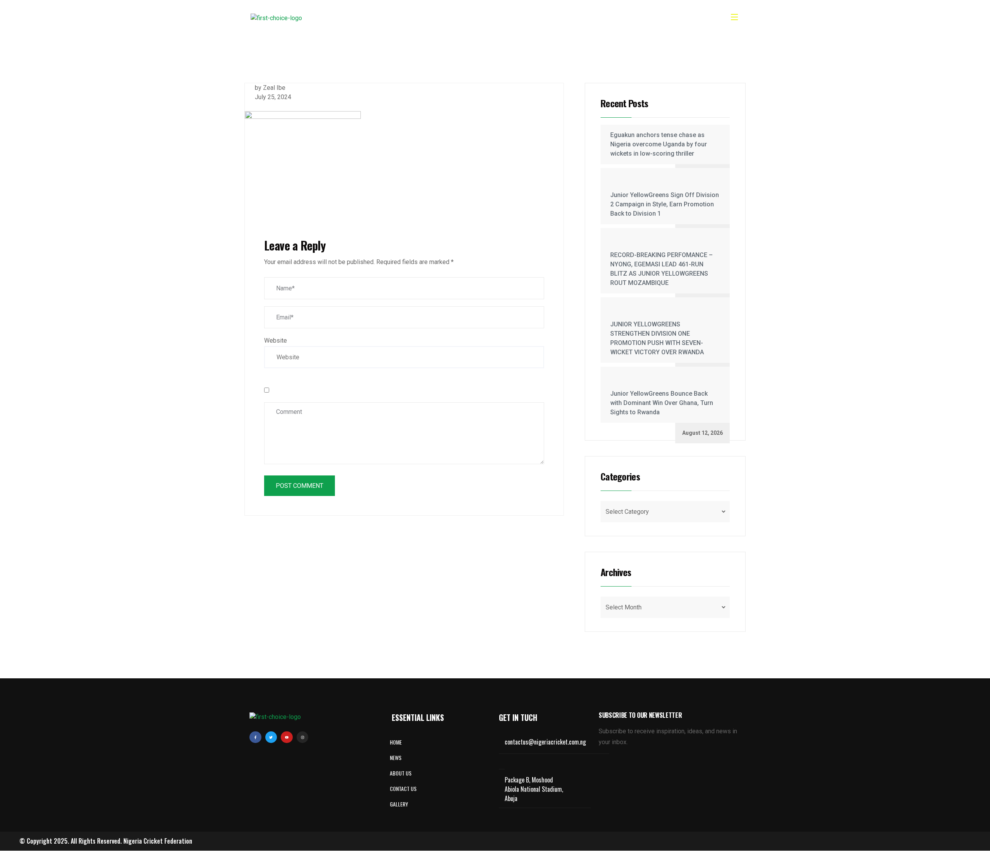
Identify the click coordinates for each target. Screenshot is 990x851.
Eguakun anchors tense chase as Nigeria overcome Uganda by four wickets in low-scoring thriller (658, 144)
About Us (447, 18)
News (479, 18)
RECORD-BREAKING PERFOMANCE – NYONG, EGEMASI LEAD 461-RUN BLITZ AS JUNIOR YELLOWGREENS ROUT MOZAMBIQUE (661, 269)
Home (413, 18)
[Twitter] (271, 737)
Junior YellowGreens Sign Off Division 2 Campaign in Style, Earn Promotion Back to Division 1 (664, 204)
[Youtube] (287, 737)
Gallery (510, 18)
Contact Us (548, 18)
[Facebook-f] (255, 737)
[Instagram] (303, 737)
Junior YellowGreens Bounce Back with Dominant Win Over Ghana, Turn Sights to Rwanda (661, 403)
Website (275, 340)
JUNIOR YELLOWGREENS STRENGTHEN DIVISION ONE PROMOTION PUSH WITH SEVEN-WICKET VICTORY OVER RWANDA (657, 338)
